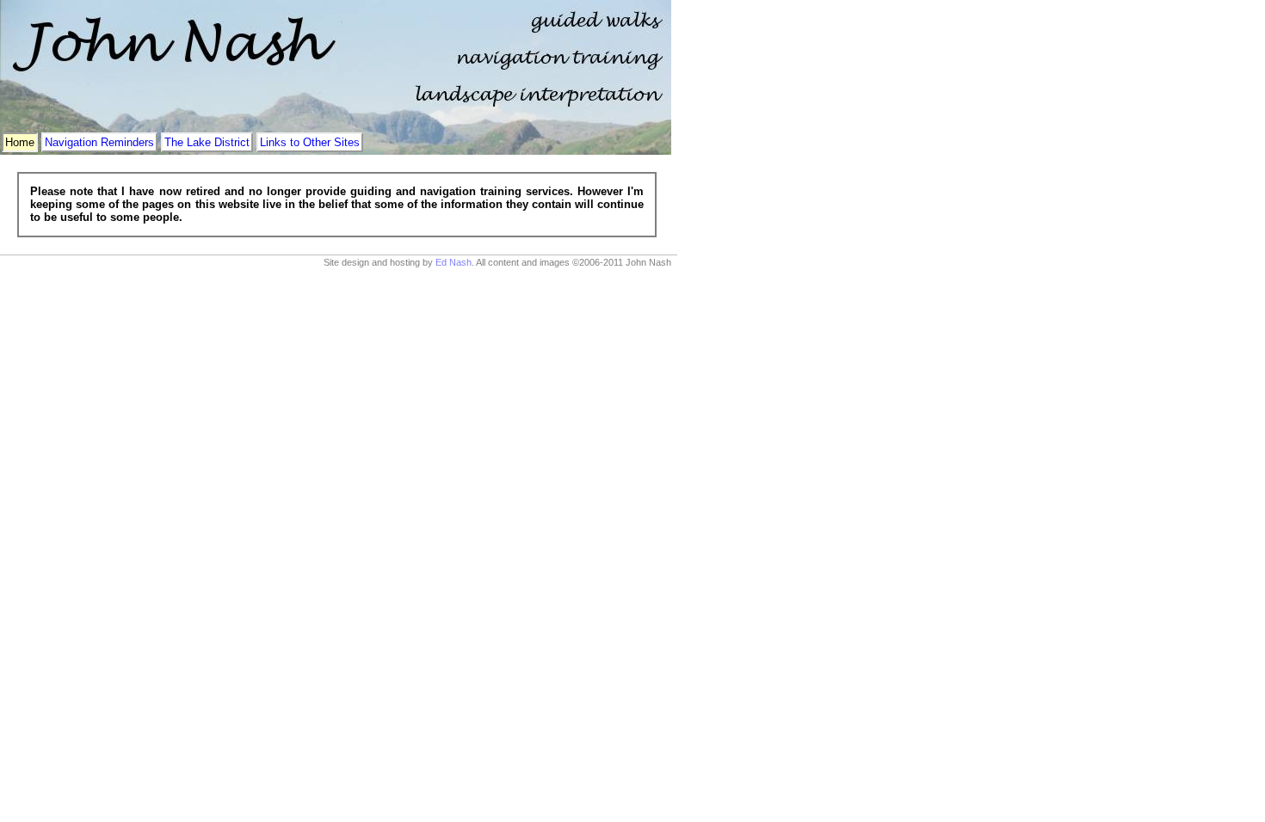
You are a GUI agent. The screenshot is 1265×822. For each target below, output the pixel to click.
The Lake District (207, 142)
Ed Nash (453, 262)
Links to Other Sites (310, 142)
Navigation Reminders (99, 142)
